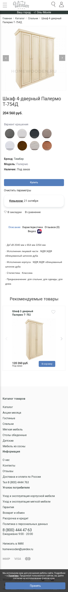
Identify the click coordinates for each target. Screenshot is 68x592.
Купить (34, 182)
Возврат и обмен (14, 512)
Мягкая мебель (13, 429)
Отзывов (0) (52, 227)
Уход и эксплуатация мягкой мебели (26, 501)
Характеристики (32, 227)
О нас (6, 460)
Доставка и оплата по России (22, 476)
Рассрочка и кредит (15, 518)
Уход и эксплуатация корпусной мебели (29, 496)
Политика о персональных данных (25, 524)
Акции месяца (12, 412)
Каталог (8, 407)
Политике (13, 575)
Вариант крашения (16, 124)
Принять (35, 585)
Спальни (8, 424)
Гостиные (9, 418)
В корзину (47, 364)
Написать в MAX (13, 543)
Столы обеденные (15, 435)
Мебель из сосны (14, 446)
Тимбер (19, 159)
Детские (8, 440)
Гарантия (8, 507)
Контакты (9, 465)
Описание (14, 227)
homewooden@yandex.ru (18, 549)
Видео (32, 231)
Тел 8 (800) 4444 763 (16, 482)
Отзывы (8, 471)
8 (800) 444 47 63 (17, 530)
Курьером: (16, 201)
